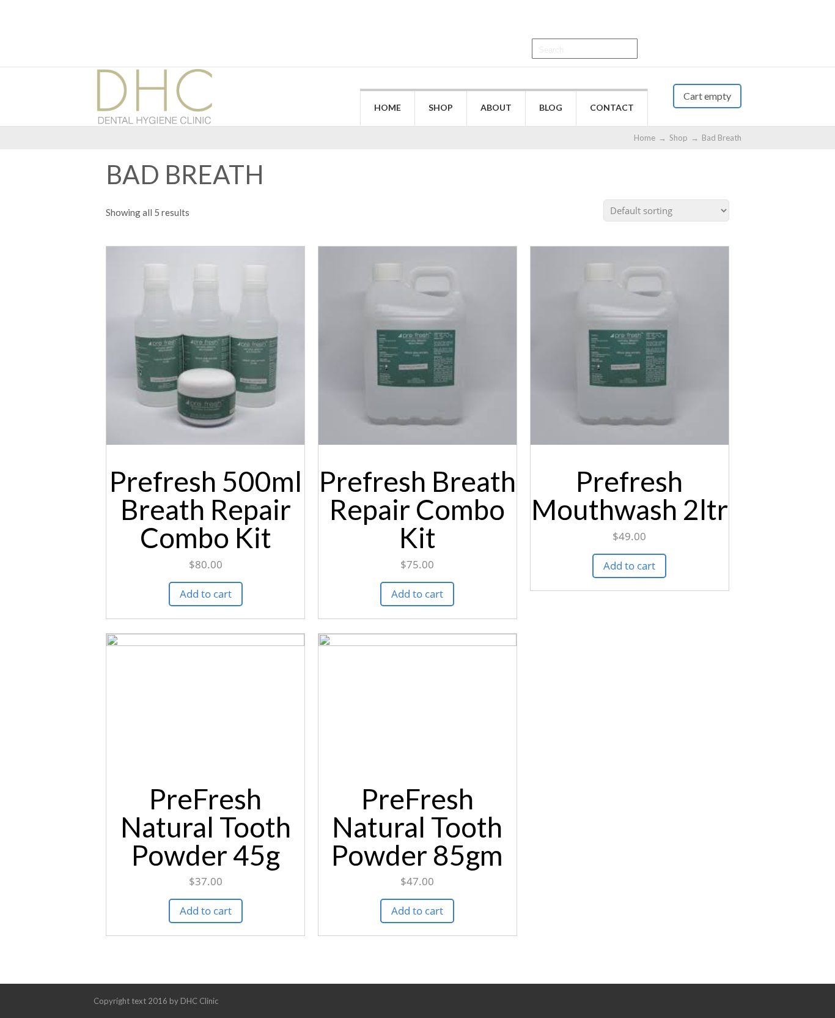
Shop (678, 138)
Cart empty (707, 96)
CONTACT (612, 107)
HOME (387, 107)
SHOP (441, 107)
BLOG (550, 107)
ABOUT (496, 107)
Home (644, 138)
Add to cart (206, 594)
